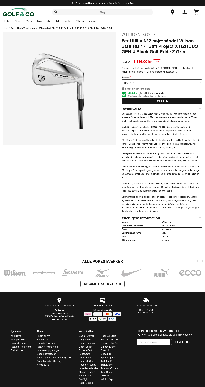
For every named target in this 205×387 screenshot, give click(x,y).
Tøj (57, 21)
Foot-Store (84, 354)
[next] (203, 261)
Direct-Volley (85, 346)
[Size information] (132, 77)
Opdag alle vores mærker (102, 284)
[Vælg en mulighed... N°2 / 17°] (162, 82)
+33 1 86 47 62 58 (59, 319)
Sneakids (106, 354)
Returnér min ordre (21, 346)
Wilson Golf (139, 34)
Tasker (18, 21)
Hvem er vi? (43, 335)
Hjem (5, 27)
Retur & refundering (47, 346)
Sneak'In (105, 350)
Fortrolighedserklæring (49, 361)
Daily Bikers (85, 339)
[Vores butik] (173, 12)
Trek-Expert (107, 364)
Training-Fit (107, 361)
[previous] (198, 261)
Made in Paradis (87, 372)
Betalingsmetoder (46, 354)
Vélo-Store (106, 375)
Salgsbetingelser (46, 343)
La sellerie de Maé (88, 368)
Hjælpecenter (18, 339)
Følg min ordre (18, 343)
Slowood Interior (109, 343)
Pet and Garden (109, 339)
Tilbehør (80, 21)
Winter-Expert (108, 379)
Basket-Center (86, 335)
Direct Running (87, 343)
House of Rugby (87, 364)
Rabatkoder (17, 350)
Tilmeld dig (182, 342)
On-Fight (83, 379)
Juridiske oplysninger (48, 350)
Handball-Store (87, 361)
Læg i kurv (161, 100)
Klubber (6, 21)
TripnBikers (107, 372)
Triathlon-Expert (109, 368)
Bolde (40, 21)
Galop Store (85, 357)
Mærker (92, 21)
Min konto (16, 335)
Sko (49, 21)
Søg (102, 12)
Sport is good (108, 357)
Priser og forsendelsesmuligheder (55, 357)
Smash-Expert (108, 346)
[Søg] (56, 12)
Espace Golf (85, 350)
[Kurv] (197, 12)
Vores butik (43, 364)
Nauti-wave (85, 375)
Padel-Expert (86, 382)
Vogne (29, 21)
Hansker (67, 21)
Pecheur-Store (108, 335)
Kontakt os (59, 310)
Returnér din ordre (145, 312)
